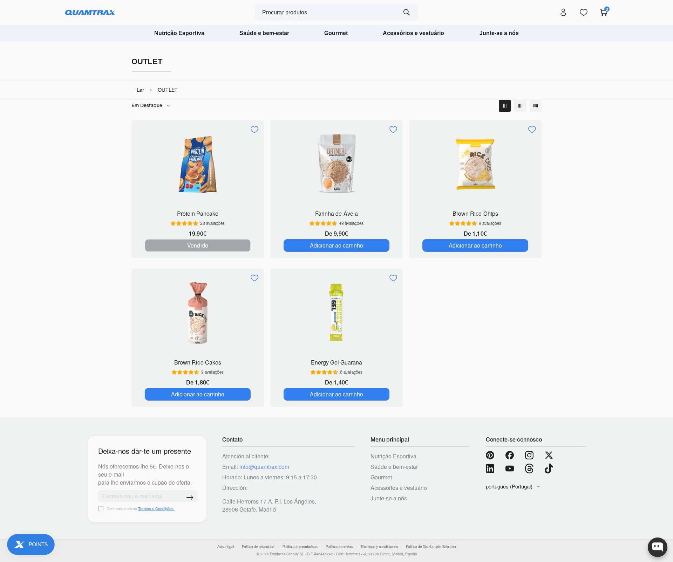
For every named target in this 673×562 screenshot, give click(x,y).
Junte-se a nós (499, 33)
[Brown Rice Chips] (475, 164)
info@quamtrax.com (264, 467)
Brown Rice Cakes (197, 362)
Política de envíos (339, 546)
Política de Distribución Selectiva (431, 546)
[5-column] (536, 106)
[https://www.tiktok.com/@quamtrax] (549, 468)
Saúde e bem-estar (264, 33)
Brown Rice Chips (475, 213)
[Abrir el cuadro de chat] (657, 547)
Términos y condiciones (379, 546)
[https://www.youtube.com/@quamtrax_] (509, 468)
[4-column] (520, 106)
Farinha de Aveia (336, 213)
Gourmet (335, 33)
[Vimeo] (529, 468)
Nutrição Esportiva (179, 33)
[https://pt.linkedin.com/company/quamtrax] (490, 468)
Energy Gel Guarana (336, 362)
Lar (140, 89)
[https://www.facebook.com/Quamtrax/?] (509, 455)
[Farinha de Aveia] (336, 164)
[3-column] (505, 106)
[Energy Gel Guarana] (336, 313)
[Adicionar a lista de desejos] (254, 129)
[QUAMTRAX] (90, 13)
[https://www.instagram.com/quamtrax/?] (529, 455)
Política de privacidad (258, 546)
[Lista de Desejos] (583, 12)
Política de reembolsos (300, 546)
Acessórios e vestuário (413, 33)
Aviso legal (225, 546)
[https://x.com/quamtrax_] (549, 455)
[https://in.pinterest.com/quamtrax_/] (490, 455)
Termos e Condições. (156, 508)
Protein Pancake (197, 213)
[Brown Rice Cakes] (197, 313)
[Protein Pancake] (197, 164)
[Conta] (563, 12)
